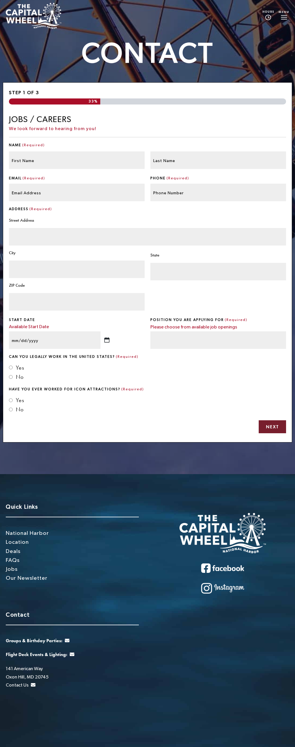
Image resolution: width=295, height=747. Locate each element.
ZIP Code (17, 285)
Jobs (12, 569)
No (20, 376)
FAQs (13, 560)
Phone (169, 178)
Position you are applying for (198, 320)
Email (27, 178)
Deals (13, 551)
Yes (20, 367)
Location (17, 542)
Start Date (22, 320)
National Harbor (27, 533)
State (154, 255)
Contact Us (17, 685)
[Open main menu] (284, 15)
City (12, 252)
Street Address (21, 220)
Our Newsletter (27, 578)
